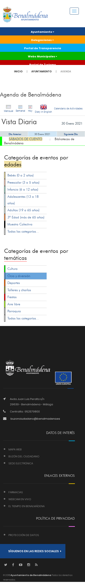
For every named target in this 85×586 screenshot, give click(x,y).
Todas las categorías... (23, 231)
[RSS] (36, 565)
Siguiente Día (71, 134)
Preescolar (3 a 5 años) (23, 182)
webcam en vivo (19, 499)
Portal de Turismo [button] (42, 65)
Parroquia (14, 311)
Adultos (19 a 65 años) (23, 210)
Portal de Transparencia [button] (42, 48)
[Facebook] (13, 565)
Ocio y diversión (18, 276)
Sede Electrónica (20, 463)
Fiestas (12, 297)
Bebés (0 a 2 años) (20, 175)
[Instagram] (28, 565)
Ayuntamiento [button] (41, 32)
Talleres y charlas (19, 290)
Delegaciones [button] (41, 40)
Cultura (12, 269)
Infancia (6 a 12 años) (22, 189)
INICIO (18, 71)
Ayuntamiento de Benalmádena (30, 575)
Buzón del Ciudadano (23, 456)
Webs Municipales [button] (41, 56)
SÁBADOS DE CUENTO (25, 139)
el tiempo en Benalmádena (26, 506)
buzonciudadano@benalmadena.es (35, 419)
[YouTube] (20, 565)
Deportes (13, 283)
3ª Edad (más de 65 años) (25, 217)
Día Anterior (15, 134)
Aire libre (13, 304)
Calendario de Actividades (68, 108)
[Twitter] (5, 565)
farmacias (15, 492)
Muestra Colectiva (19, 224)
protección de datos (23, 535)
